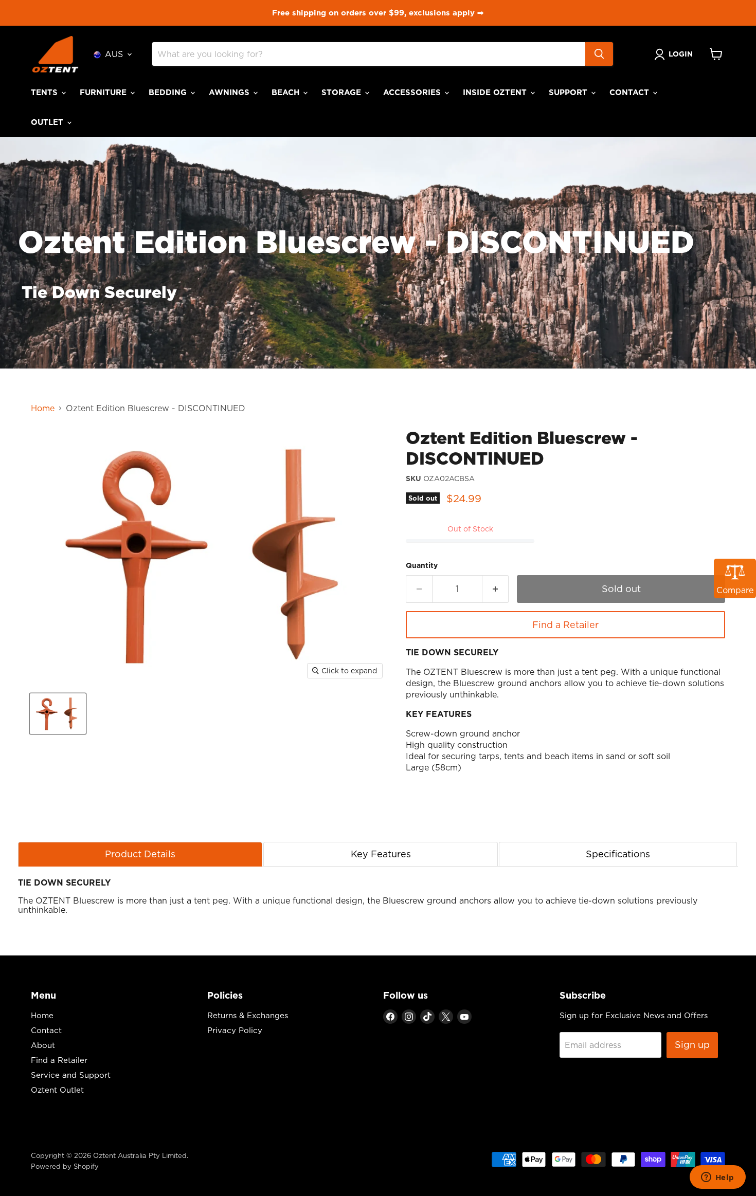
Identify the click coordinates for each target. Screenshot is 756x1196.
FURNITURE (104, 92)
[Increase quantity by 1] (495, 589)
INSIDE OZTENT (496, 92)
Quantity (422, 565)
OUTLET (48, 122)
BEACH (287, 92)
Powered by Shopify (65, 1166)
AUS (113, 54)
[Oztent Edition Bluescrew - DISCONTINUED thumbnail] (58, 713)
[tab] (140, 854)
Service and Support (71, 1075)
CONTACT (630, 92)
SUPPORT (569, 92)
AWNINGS (230, 92)
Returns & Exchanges (247, 1015)
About (43, 1045)
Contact (46, 1030)
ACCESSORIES (413, 92)
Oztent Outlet (57, 1089)
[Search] (599, 54)
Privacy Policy (234, 1030)
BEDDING (169, 92)
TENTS (45, 92)
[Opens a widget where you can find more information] (717, 1178)
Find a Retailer (565, 624)
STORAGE (342, 92)
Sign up (692, 1044)
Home (43, 408)
